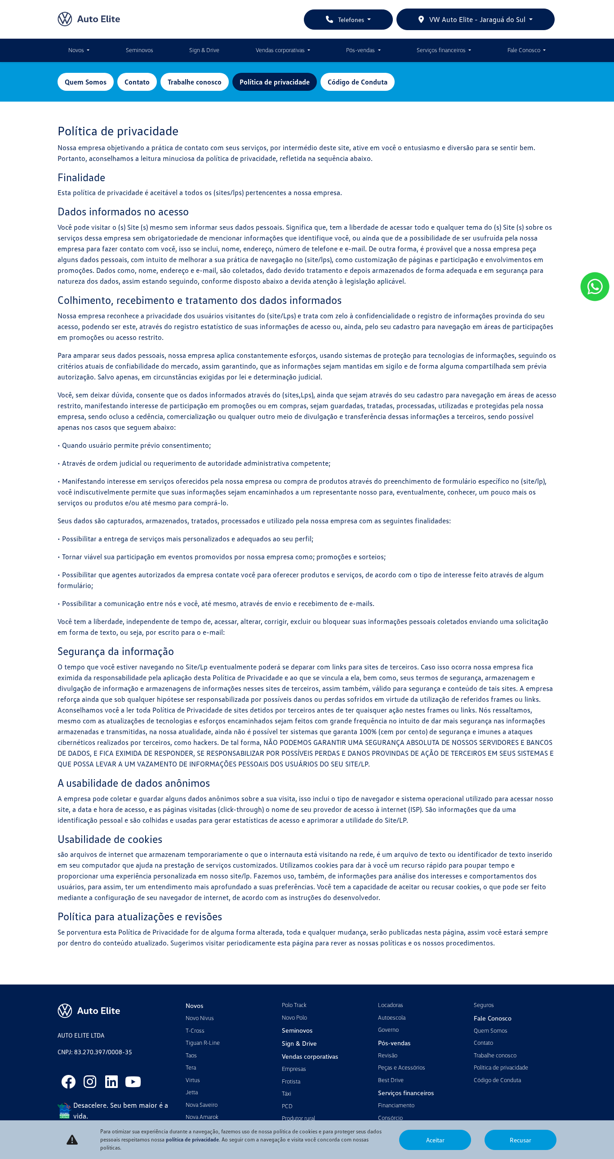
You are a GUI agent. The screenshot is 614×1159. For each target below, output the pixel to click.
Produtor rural (298, 1118)
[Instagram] (90, 1081)
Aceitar (435, 1140)
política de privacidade (192, 1139)
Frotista (291, 1081)
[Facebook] (68, 1081)
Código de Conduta (497, 1079)
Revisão (387, 1055)
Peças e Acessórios (401, 1067)
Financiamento (396, 1105)
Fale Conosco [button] (524, 49)
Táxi (286, 1093)
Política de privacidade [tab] (275, 81)
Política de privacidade (501, 1067)
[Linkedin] (111, 1081)
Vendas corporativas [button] (281, 49)
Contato (483, 1042)
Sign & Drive (204, 49)
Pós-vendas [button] (361, 49)
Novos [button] (76, 49)
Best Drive (391, 1079)
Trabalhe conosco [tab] (195, 81)
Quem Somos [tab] (86, 81)
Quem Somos (490, 1030)
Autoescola (391, 1017)
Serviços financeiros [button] (442, 49)
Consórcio (390, 1117)
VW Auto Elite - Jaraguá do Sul (477, 19)
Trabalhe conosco (495, 1055)
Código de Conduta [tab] (357, 81)
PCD (287, 1106)
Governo (388, 1029)
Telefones (351, 19)
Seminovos (139, 49)
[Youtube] (133, 1081)
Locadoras (390, 1004)
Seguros (484, 1004)
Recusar (520, 1140)
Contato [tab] (137, 81)
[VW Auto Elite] (89, 19)
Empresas (294, 1068)
